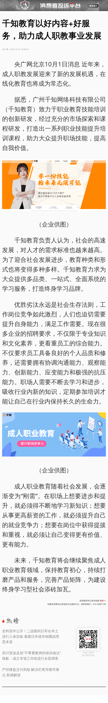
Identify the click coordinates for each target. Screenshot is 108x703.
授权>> (103, 600)
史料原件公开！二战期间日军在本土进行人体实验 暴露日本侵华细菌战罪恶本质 (30, 636)
